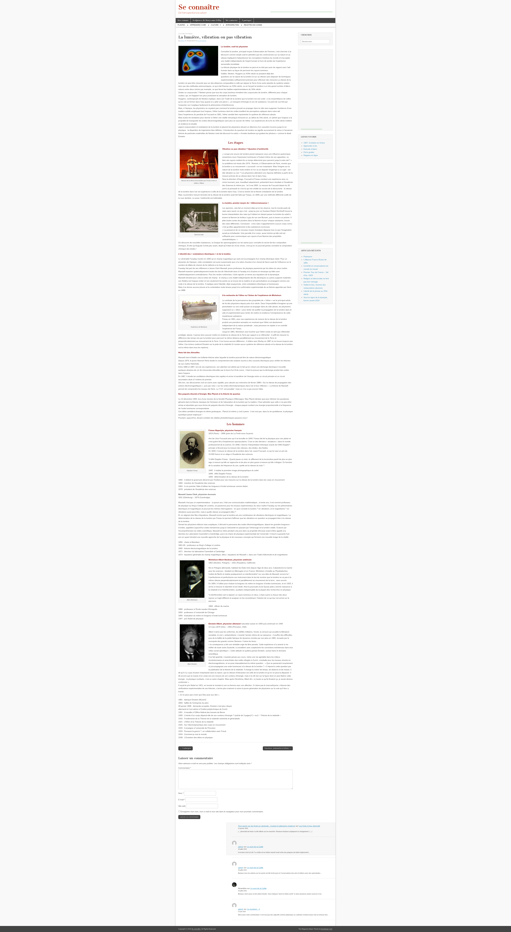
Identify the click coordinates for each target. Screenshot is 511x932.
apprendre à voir (198, 25)
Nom (181, 793)
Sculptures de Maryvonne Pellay (207, 20)
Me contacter (232, 20)
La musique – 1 (253, 909)
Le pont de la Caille (255, 847)
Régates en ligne (311, 155)
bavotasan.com (326, 929)
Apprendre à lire (310, 146)
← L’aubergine (185, 748)
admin (182, 41)
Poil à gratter (309, 152)
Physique (189, 33)
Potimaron (308, 256)
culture (215, 25)
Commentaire (184, 768)
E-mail (181, 800)
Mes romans (183, 20)
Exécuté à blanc (310, 149)
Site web (182, 806)
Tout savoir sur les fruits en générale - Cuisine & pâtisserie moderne (266, 826)
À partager (247, 20)
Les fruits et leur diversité (309, 826)
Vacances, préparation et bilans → (278, 748)
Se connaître (198, 7)
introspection (232, 25)
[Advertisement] (301, 8)
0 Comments (201, 41)
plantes (181, 25)
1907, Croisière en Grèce (314, 143)
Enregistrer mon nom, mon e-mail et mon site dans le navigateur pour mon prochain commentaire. (222, 812)
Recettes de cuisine (253, 25)
